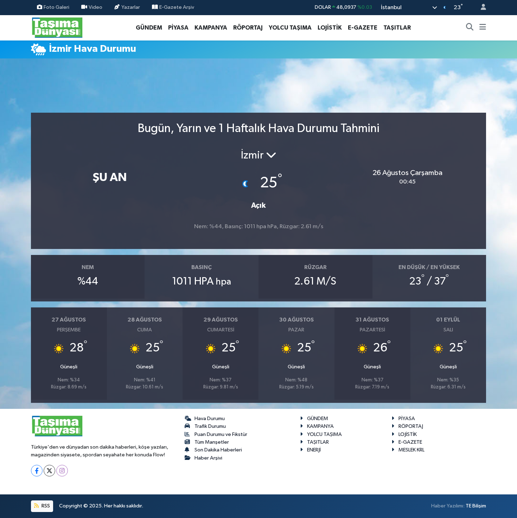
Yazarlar (130, 7)
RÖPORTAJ (248, 28)
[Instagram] (62, 470)
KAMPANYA (210, 28)
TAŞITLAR (397, 28)
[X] (49, 470)
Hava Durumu (209, 418)
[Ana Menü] (482, 27)
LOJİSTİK (330, 28)
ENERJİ (314, 450)
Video (95, 7)
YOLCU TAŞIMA (290, 28)
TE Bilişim (476, 505)
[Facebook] (37, 470)
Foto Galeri (56, 7)
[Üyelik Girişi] (480, 7)
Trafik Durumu (210, 426)
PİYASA (178, 28)
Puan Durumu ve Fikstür (220, 434)
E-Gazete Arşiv (176, 7)
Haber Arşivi (208, 458)
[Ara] (470, 27)
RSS (45, 505)
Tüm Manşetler (211, 442)
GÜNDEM (149, 28)
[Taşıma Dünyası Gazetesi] (57, 27)
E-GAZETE (362, 28)
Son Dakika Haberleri (218, 450)
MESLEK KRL (411, 450)
